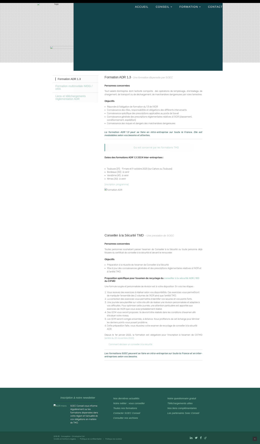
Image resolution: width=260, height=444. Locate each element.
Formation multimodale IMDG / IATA (73, 87)
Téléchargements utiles (180, 403)
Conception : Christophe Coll (72, 436)
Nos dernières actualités (126, 398)
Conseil (162, 6)
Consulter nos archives (125, 418)
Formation (188, 6)
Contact (215, 6)
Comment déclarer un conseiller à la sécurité (130, 344)
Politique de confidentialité (91, 439)
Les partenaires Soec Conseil (183, 413)
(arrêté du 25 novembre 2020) (119, 338)
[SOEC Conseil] (55, 13)
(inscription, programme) (117, 184)
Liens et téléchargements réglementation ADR (70, 97)
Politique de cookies (113, 439)
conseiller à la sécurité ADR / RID (181, 278)
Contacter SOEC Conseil (126, 413)
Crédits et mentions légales (65, 439)
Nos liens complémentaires (182, 408)
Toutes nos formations (125, 408)
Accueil (141, 6)
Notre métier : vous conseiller (129, 403)
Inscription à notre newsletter (77, 397)
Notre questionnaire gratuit (181, 398)
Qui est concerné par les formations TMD (156, 147)
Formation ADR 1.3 (69, 79)
